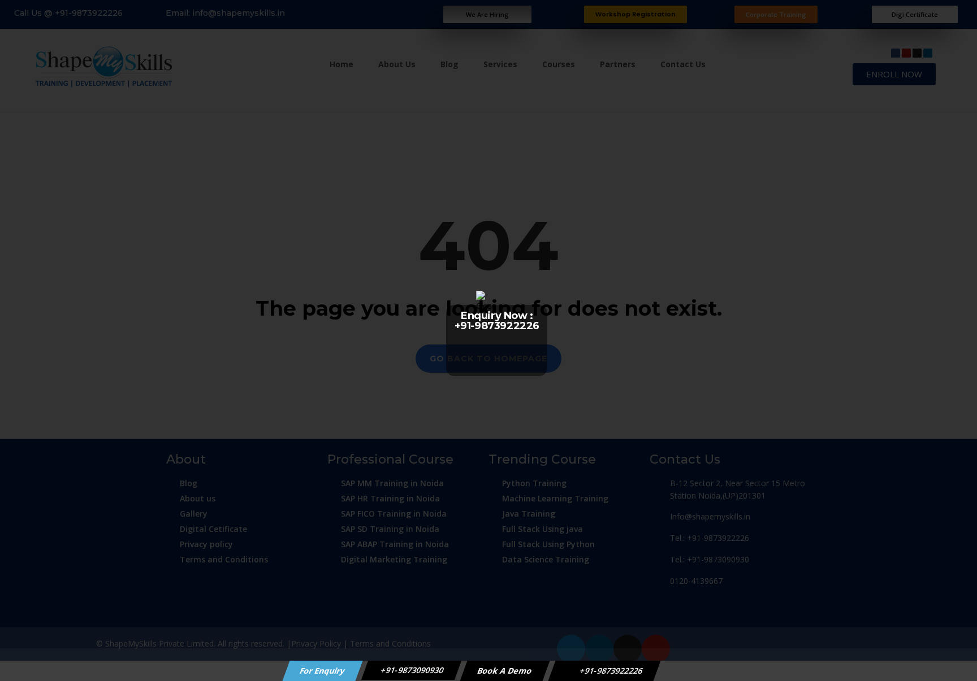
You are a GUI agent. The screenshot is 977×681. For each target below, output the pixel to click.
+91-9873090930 (411, 670)
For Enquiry (323, 670)
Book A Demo (505, 670)
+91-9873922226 (610, 670)
